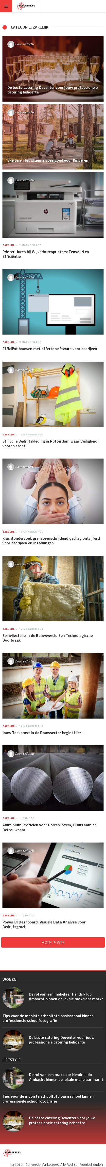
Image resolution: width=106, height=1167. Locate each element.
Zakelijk (8, 245)
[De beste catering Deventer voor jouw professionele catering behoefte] (53, 69)
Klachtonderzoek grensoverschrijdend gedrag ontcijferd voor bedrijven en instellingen (51, 540)
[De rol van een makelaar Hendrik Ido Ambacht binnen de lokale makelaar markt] (13, 997)
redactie (29, 44)
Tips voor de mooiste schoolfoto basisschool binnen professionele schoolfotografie (48, 1018)
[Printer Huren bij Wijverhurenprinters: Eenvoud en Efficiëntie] (53, 204)
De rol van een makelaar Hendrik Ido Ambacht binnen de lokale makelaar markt (66, 996)
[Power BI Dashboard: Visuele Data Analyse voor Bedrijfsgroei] (53, 875)
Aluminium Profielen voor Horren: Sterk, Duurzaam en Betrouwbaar (49, 827)
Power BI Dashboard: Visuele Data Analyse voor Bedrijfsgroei (44, 924)
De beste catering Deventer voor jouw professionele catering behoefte (61, 1039)
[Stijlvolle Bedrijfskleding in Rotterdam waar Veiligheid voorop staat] (53, 394)
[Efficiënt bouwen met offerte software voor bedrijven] (53, 302)
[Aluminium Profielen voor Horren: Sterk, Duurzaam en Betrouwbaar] (53, 778)
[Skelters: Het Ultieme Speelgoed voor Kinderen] (53, 137)
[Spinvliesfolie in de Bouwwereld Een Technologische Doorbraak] (53, 588)
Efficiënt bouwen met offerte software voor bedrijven (49, 349)
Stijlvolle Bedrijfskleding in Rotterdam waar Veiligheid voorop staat (49, 443)
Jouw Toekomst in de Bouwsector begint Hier (41, 733)
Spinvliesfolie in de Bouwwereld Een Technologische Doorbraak (47, 637)
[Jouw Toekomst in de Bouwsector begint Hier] (53, 685)
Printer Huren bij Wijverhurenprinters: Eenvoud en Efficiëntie (45, 254)
